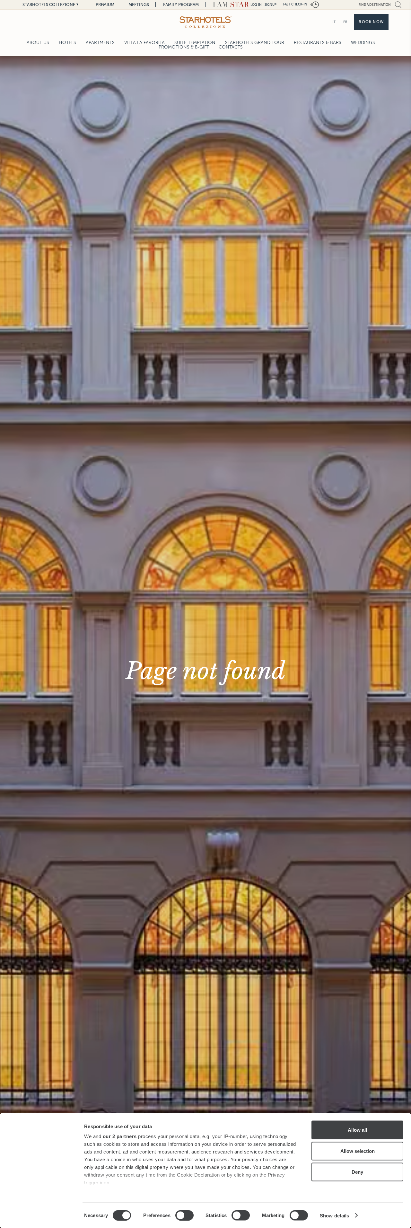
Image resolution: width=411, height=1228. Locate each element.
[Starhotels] (205, 22)
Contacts (231, 47)
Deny (357, 1172)
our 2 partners (120, 1136)
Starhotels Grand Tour (254, 42)
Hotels (67, 42)
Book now (371, 22)
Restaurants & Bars (317, 42)
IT (334, 21)
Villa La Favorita (144, 42)
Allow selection (357, 1150)
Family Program (181, 4)
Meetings (138, 4)
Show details (334, 1215)
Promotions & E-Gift (184, 47)
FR (345, 21)
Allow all (357, 1130)
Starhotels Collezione (48, 4)
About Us (38, 42)
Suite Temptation (194, 42)
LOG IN (256, 4)
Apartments (100, 42)
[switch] (184, 1215)
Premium (105, 4)
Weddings (363, 42)
